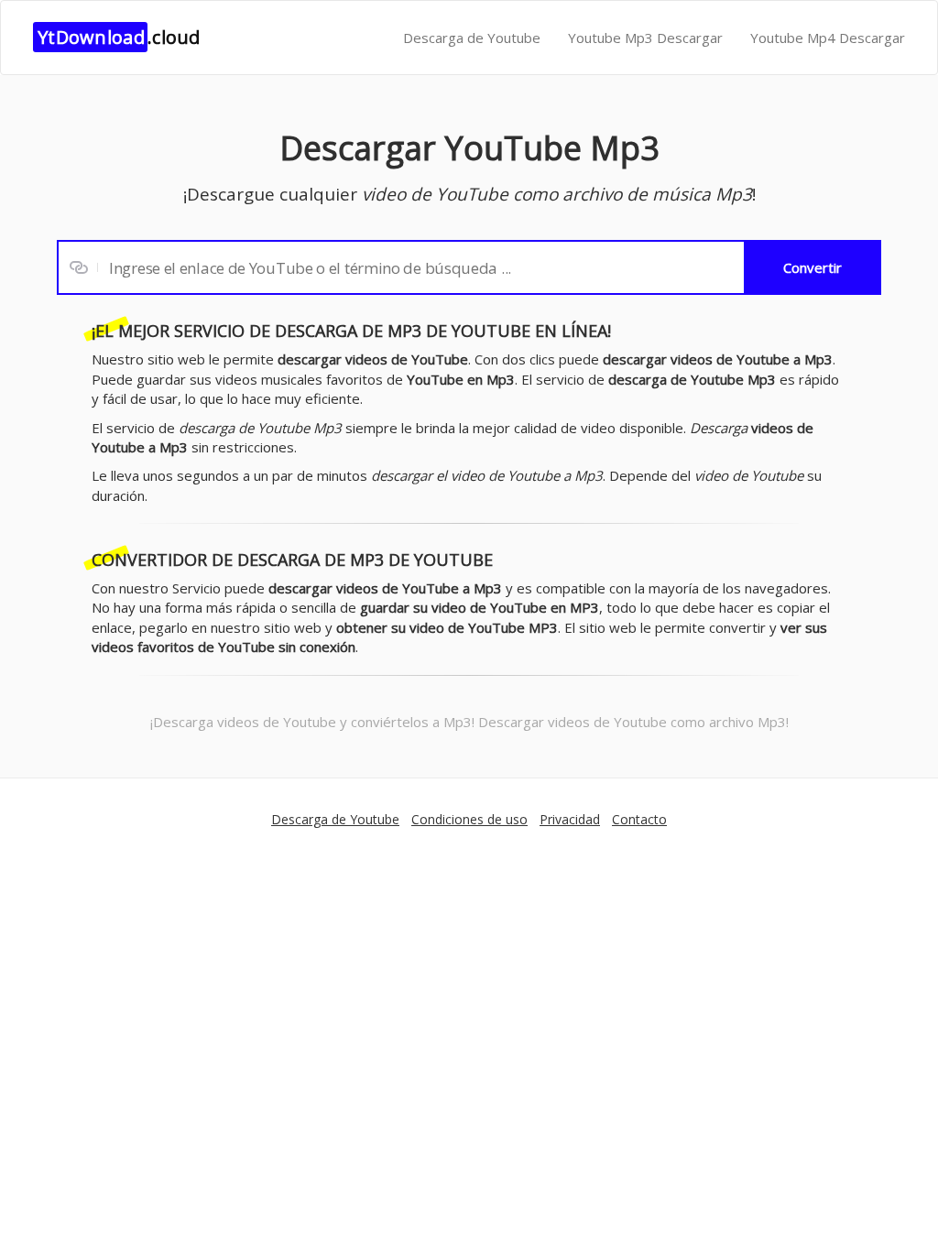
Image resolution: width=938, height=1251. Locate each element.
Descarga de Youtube (471, 37)
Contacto (639, 819)
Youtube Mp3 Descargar (645, 37)
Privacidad (570, 819)
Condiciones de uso (469, 819)
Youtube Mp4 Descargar (827, 37)
